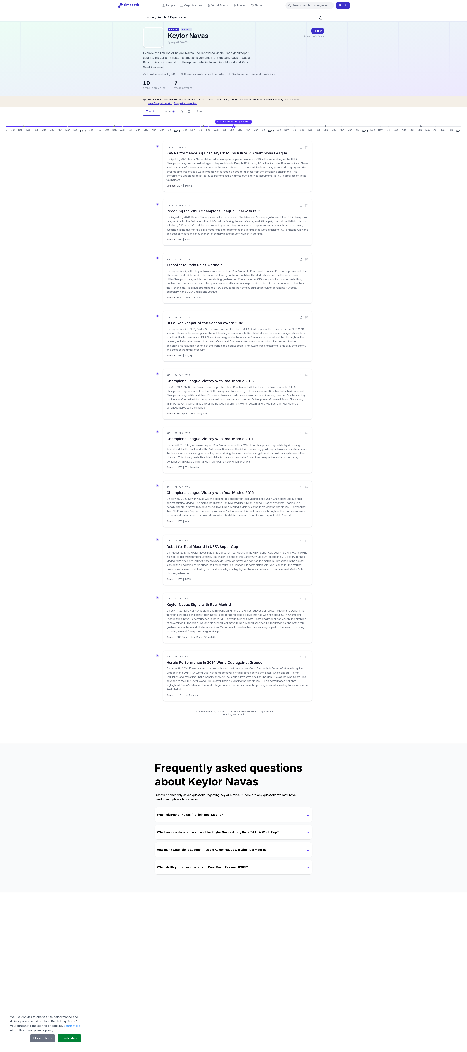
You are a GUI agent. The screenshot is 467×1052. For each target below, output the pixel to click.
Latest (168, 111)
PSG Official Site (194, 297)
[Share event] (301, 147)
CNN (187, 239)
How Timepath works (160, 103)
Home (150, 17)
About (200, 111)
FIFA (179, 695)
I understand (69, 1038)
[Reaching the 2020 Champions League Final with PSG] (24, 126)
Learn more (72, 1026)
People (162, 17)
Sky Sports (191, 355)
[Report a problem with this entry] (306, 147)
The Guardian (192, 467)
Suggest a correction (185, 103)
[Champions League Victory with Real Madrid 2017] (325, 126)
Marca (188, 185)
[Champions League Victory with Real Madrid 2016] (421, 126)
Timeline (151, 111)
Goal (187, 521)
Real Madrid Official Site (204, 637)
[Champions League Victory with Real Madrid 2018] (233, 126)
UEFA (179, 185)
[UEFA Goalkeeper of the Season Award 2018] (203, 126)
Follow (318, 30)
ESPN (180, 297)
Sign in (343, 5)
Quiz (184, 111)
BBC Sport (182, 413)
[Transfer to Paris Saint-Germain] (114, 126)
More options (42, 1038)
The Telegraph (199, 413)
